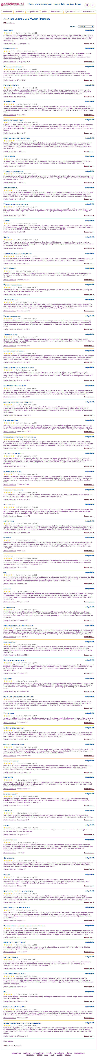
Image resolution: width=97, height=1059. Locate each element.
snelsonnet (7, 12)
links (63, 4)
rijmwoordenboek (72, 12)
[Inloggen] (92, 5)
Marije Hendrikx (9, 43)
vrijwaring (30, 1055)
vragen (57, 4)
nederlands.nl (88, 12)
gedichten (20, 12)
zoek (52, 1055)
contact (70, 4)
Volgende (18, 1045)
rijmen (31, 4)
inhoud (78, 4)
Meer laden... (8, 1041)
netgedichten (33, 12)
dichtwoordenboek (43, 4)
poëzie (44, 12)
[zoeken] (87, 5)
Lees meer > (89, 43)
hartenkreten (56, 12)
